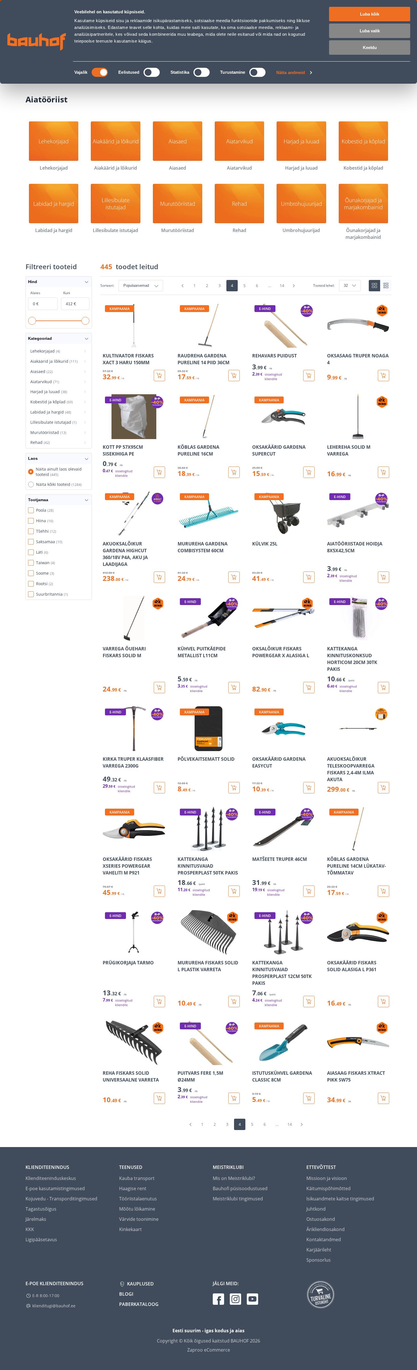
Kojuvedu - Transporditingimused (61, 1199)
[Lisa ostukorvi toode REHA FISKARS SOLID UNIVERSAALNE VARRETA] (159, 1098)
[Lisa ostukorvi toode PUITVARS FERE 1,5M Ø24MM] (234, 1098)
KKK (30, 1229)
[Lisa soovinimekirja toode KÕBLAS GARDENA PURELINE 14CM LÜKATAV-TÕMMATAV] (332, 847)
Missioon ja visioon (326, 1178)
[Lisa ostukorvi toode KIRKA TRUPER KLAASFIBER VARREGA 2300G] (159, 787)
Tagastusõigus (41, 1209)
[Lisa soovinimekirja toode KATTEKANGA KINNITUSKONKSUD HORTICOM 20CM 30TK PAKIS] (332, 637)
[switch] (152, 72)
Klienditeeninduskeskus (51, 1178)
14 (282, 285)
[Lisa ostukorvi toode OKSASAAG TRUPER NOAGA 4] (383, 375)
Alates (35, 292)
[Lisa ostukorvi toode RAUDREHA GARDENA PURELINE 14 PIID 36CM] (234, 375)
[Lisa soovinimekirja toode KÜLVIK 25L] (257, 532)
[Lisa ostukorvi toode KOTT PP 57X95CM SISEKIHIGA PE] (159, 472)
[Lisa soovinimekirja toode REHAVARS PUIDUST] (257, 344)
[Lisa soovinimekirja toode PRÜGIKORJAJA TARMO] (107, 951)
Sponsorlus (318, 1260)
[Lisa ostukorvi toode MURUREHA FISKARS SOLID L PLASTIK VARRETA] (234, 1001)
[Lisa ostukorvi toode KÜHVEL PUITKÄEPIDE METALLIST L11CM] (234, 687)
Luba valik (370, 30)
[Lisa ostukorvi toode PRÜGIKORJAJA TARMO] (159, 1001)
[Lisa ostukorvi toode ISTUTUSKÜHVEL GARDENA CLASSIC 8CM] (309, 1098)
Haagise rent (132, 1188)
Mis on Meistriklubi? (234, 1178)
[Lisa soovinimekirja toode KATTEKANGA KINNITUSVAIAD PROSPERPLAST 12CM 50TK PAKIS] (257, 951)
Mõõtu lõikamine (137, 1209)
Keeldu (370, 47)
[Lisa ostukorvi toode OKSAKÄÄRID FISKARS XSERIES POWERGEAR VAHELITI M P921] (159, 891)
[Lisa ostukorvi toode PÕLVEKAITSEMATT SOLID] (234, 787)
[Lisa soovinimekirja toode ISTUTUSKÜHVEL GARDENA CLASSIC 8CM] (257, 1061)
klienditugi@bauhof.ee (53, 1305)
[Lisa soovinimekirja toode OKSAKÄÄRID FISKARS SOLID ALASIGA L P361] (332, 951)
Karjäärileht (318, 1250)
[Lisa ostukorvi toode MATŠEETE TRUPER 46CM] (309, 891)
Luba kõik (369, 14)
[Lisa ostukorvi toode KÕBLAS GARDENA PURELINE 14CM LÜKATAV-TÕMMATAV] (383, 891)
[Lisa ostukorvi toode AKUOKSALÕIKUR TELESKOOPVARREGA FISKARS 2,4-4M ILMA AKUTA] (383, 787)
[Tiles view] (374, 285)
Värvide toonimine (139, 1219)
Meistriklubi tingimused (238, 1199)
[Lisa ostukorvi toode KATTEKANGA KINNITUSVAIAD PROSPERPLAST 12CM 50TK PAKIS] (309, 1001)
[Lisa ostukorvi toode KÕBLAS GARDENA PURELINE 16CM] (234, 472)
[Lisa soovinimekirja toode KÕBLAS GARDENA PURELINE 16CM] (182, 435)
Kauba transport (137, 1178)
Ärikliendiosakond (325, 1229)
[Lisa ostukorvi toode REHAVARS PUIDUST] (309, 375)
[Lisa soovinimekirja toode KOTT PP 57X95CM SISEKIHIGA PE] (107, 435)
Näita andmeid (290, 72)
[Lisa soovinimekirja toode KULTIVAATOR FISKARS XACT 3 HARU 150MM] (107, 344)
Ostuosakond (320, 1219)
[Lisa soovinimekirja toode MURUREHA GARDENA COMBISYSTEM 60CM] (182, 532)
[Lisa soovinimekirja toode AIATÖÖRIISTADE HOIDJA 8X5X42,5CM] (332, 532)
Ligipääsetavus (41, 1239)
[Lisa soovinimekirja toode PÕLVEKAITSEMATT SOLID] (182, 747)
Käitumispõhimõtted (328, 1188)
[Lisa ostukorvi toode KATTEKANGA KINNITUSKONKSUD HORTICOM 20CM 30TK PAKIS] (383, 687)
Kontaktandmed (323, 1239)
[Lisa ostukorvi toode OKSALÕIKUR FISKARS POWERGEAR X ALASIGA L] (309, 687)
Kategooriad (40, 338)
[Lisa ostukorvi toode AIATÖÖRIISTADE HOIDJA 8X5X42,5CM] (383, 577)
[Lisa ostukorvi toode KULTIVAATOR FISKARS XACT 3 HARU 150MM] (159, 375)
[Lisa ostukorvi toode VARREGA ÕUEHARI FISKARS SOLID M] (159, 687)
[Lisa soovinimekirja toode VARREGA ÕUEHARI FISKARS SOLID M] (107, 637)
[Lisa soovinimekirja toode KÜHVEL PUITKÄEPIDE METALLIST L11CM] (182, 637)
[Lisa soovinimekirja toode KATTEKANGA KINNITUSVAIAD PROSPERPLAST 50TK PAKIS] (182, 847)
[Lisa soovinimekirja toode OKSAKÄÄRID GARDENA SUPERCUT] (257, 435)
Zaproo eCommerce (208, 1350)
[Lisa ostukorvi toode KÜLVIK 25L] (309, 577)
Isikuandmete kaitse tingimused (340, 1199)
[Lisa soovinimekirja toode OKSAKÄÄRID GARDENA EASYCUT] (257, 747)
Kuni (66, 292)
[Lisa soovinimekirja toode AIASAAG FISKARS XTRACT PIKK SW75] (332, 1061)
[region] (245, 703)
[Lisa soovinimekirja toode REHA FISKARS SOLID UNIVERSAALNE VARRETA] (107, 1061)
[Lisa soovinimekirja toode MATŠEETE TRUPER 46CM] (257, 847)
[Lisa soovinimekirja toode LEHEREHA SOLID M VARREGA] (332, 435)
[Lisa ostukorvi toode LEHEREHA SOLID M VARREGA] (383, 472)
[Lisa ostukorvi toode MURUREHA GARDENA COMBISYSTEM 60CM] (234, 577)
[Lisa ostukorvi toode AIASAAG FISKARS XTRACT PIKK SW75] (383, 1098)
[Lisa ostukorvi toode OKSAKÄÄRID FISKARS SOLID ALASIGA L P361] (383, 1001)
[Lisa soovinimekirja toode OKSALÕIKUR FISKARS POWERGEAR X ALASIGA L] (257, 637)
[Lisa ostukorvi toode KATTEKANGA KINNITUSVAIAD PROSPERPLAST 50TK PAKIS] (234, 891)
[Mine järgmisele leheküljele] (294, 285)
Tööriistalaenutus (138, 1199)
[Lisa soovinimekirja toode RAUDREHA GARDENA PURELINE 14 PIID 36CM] (182, 344)
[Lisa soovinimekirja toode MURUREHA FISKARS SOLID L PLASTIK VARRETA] (182, 951)
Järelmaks (36, 1219)
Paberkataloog (139, 1304)
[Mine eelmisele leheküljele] (182, 285)
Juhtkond (316, 1209)
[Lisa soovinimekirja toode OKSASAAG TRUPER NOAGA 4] (332, 344)
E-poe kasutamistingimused (55, 1188)
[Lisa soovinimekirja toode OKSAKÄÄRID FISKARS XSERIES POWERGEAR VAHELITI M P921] (107, 847)
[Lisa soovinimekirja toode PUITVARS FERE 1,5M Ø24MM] (182, 1061)
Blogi (126, 1294)
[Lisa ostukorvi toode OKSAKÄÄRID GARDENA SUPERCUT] (309, 472)
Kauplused (140, 1284)
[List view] (385, 285)
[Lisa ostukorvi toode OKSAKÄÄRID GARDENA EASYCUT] (309, 787)
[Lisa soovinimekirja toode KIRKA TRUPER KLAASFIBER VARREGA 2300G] (107, 747)
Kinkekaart (130, 1229)
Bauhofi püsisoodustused (240, 1188)
